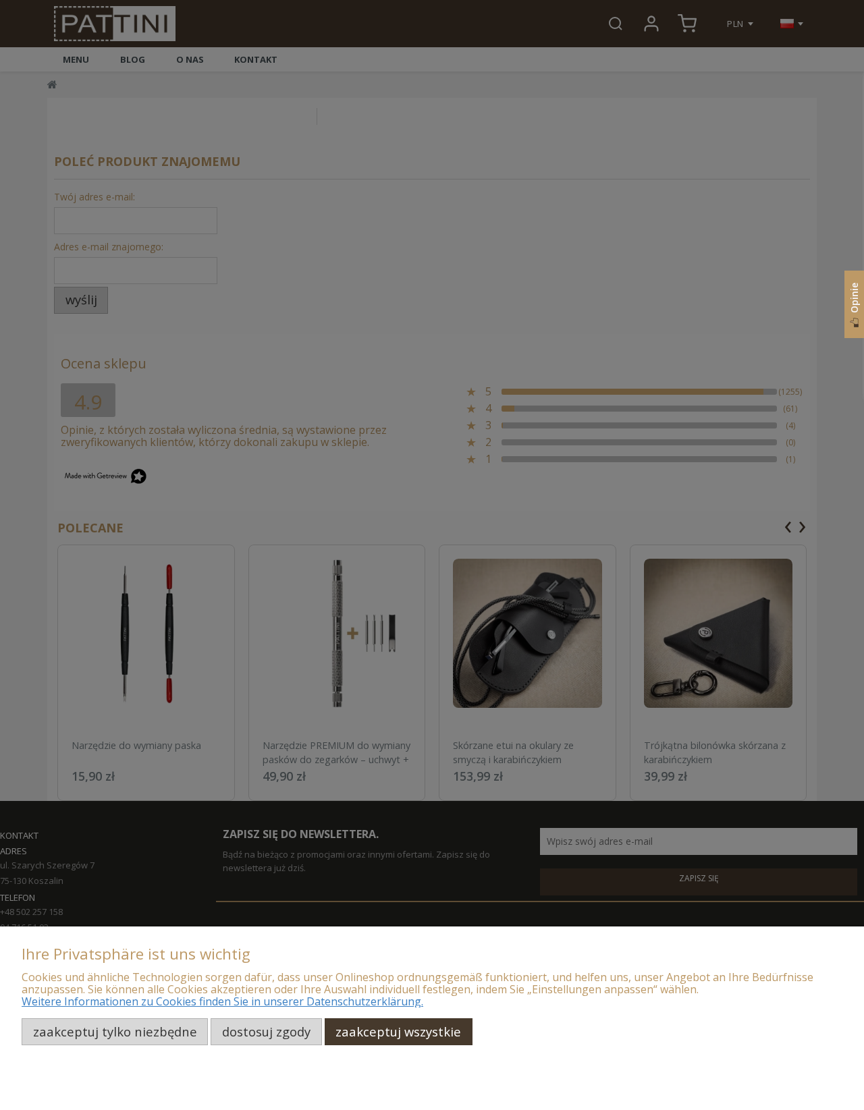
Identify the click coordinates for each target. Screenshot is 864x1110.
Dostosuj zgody (266, 1031)
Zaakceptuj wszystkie (398, 1031)
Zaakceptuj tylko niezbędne (115, 1031)
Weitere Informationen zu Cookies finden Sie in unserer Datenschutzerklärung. (222, 1001)
